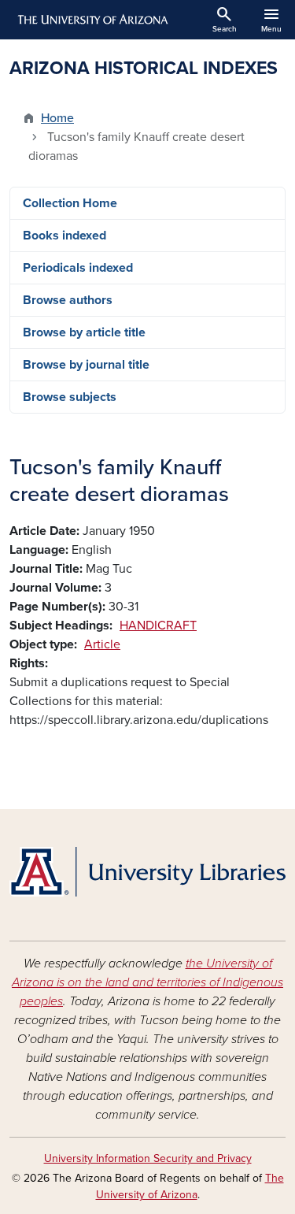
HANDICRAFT (158, 625)
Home (57, 118)
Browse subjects (69, 397)
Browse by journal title (86, 365)
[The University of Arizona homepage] (91, 19)
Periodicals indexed (78, 268)
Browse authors (67, 300)
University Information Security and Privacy (148, 1158)
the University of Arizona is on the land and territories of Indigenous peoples (147, 982)
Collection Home (70, 203)
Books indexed (64, 235)
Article (102, 644)
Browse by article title (84, 332)
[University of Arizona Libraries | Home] (147, 872)
